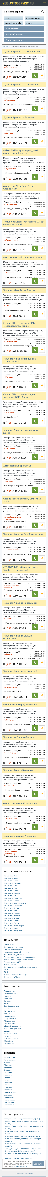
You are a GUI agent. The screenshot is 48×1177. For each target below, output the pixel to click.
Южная (7, 1013)
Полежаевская (10, 993)
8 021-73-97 (14, 559)
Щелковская (9, 1023)
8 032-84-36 (15, 386)
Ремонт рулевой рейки (13, 950)
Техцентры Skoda (11, 918)
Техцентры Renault (12, 916)
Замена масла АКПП (12, 962)
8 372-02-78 (15, 729)
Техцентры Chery (11, 881)
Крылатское (9, 1102)
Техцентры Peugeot (12, 913)
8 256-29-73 (14, 595)
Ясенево (7, 1062)
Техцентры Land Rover (13, 898)
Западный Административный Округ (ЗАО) (23, 1149)
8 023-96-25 (15, 762)
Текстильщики (10, 1060)
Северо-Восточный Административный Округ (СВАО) (24, 1122)
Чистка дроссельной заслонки (16, 952)
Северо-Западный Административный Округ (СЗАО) (24, 1127)
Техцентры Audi (10, 876)
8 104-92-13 (14, 861)
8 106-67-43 (15, 458)
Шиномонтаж (12, 28)
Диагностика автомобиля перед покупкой (22, 967)
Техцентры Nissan (11, 908)
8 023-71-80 (14, 77)
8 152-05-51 (14, 422)
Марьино (8, 998)
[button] (24, 1173)
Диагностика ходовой (13, 947)
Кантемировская (11, 1038)
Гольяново (8, 1075)
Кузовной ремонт (14, 34)
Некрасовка (9, 1105)
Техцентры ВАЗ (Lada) (13, 931)
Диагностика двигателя (14, 954)
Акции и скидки (14, 40)
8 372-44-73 (15, 696)
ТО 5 (6, 972)
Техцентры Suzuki (11, 920)
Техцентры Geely (11, 891)
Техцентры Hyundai (12, 893)
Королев (29, 1158)
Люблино (8, 1067)
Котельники (9, 1043)
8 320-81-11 (14, 526)
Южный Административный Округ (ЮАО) (22, 1136)
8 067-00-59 (15, 795)
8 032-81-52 (15, 663)
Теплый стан (9, 1011)
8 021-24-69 (15, 142)
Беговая (7, 1001)
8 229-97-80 (15, 178)
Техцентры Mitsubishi (13, 906)
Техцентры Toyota (11, 923)
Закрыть (38, 1163)
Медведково (9, 1021)
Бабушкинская (10, 1018)
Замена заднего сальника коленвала (19, 957)
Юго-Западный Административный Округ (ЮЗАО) (22, 1145)
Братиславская (10, 1033)
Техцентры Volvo (11, 928)
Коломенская (9, 1016)
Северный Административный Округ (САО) (22, 1119)
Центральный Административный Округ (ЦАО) (22, 1132)
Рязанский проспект (12, 1028)
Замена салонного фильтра (15, 974)
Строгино (8, 1090)
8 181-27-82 (14, 628)
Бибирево (8, 1072)
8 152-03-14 (14, 214)
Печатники (8, 1036)
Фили (6, 1008)
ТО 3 (6, 969)
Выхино (7, 1031)
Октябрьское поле (11, 1006)
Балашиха (8, 1158)
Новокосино (9, 1097)
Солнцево (8, 1087)
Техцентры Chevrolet (13, 883)
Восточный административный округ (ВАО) (23, 1154)
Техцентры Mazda (11, 901)
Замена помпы (10, 964)
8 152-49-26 (15, 491)
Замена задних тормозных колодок (19, 959)
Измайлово (9, 1085)
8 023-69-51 (14, 315)
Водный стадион (11, 991)
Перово (7, 1077)
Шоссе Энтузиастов (12, 1026)
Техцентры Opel (10, 911)
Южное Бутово (10, 1092)
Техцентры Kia (10, 896)
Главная (5, 46)
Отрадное (8, 1070)
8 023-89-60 (15, 110)
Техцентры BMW (11, 878)
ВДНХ (6, 1003)
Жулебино (8, 1041)
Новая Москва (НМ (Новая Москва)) (20, 1151)
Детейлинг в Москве (13, 977)
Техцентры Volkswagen (14, 926)
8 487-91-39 (15, 351)
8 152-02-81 (14, 282)
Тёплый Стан (9, 1057)
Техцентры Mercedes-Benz (15, 903)
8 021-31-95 (14, 249)
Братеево (8, 1095)
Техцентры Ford (10, 888)
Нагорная (8, 996)
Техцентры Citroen (12, 886)
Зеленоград (19, 1158)
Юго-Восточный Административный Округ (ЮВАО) (23, 1140)
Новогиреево (9, 1100)
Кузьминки (8, 1082)
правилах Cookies (20, 1166)
